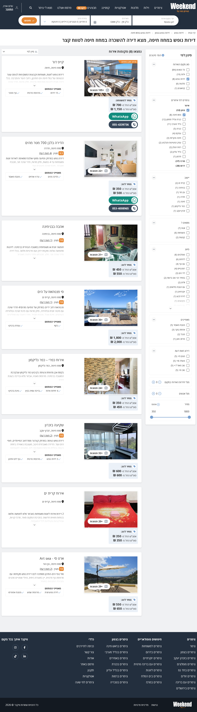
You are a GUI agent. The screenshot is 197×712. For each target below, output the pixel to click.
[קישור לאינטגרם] (15, 647)
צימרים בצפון (188, 652)
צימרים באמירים (118, 658)
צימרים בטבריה (119, 682)
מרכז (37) (180, 161)
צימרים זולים (188, 676)
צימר (192, 646)
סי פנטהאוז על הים (51, 291)
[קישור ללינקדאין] (24, 656)
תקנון (91, 670)
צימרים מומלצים (186, 664)
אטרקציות (88, 676)
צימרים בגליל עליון (117, 670)
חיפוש (27, 20)
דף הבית (191, 32)
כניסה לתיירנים (85, 646)
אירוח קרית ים (54, 493)
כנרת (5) (177, 128)
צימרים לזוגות (154, 670)
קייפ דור (58, 62)
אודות (90, 658)
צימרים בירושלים (185, 688)
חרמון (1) (177, 156)
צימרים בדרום (154, 652)
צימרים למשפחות (152, 646)
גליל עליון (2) (175, 151)
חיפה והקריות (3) (174, 137)
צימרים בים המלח (151, 676)
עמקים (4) (176, 133)
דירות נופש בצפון (162, 32)
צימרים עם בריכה (185, 682)
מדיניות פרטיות (141, 705)
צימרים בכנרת (120, 664)
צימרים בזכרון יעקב (184, 658)
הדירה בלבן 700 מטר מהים (44, 142)
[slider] (151, 417)
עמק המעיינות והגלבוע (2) (170, 142)
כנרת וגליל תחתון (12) (171, 119)
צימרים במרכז (154, 682)
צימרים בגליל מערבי (116, 652)
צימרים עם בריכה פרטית (148, 664)
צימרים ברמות (120, 676)
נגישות (154, 705)
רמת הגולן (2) (175, 147)
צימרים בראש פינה (117, 646)
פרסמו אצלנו (64, 8)
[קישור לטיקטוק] (15, 656)
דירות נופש (179, 32)
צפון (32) (180, 110)
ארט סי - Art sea (52, 558)
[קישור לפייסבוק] (24, 647)
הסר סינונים (155, 55)
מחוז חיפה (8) (175, 114)
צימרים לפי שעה (84, 682)
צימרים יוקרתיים (152, 658)
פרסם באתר (87, 664)
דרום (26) (180, 165)
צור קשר (89, 652)
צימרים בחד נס (186, 670)
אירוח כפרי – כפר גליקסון (46, 359)
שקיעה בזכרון (54, 425)
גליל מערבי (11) (174, 124)
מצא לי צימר (45, 8)
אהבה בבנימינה (53, 226)
